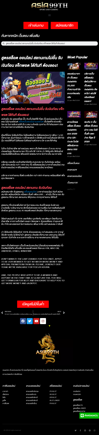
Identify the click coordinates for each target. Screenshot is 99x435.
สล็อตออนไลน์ (30, 192)
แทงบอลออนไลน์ (33, 386)
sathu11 (71, 189)
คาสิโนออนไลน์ (8, 386)
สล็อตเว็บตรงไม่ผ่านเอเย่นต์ (30, 122)
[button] (50, 15)
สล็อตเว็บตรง (73, 163)
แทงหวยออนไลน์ (74, 176)
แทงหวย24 (72, 170)
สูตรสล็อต (77, 400)
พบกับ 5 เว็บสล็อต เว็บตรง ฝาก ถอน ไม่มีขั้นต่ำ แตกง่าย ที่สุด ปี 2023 (91, 132)
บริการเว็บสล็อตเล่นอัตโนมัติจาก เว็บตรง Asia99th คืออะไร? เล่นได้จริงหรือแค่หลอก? (90, 87)
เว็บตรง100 (72, 183)
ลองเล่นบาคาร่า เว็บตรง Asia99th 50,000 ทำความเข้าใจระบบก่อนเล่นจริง (73, 85)
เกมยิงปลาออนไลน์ (81, 386)
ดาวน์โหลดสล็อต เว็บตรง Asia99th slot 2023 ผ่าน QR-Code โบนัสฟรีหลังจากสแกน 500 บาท (74, 137)
